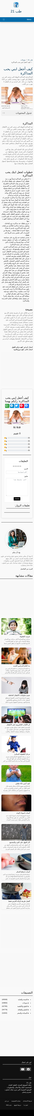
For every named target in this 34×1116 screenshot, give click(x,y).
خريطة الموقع (17, 1105)
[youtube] (22, 1069)
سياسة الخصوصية (15, 1101)
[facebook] (28, 1069)
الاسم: (26, 469)
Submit (17, 499)
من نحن (7, 1101)
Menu (29, 19)
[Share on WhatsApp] (7, 406)
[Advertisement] (17, 40)
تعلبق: (26, 476)
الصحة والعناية (22, 999)
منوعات (24, 1003)
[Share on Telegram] (12, 406)
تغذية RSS (9, 1105)
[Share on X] (17, 406)
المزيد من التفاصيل (26, 569)
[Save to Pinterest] (22, 406)
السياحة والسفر (22, 1013)
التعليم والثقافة (22, 1010)
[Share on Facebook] (27, 406)
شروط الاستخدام (27, 1101)
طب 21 (30, 60)
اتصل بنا (26, 1105)
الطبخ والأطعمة (22, 1006)
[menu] (3, 19)
